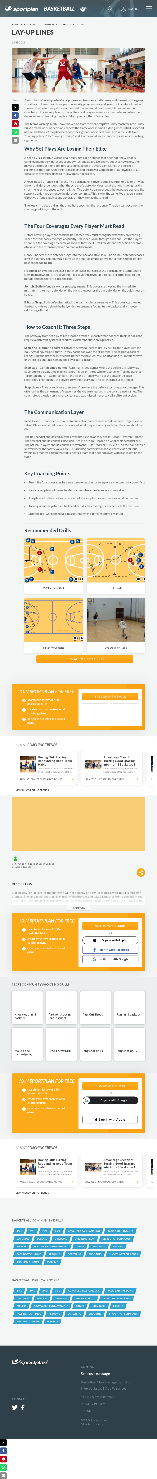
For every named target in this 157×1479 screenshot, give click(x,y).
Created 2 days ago (21, 866)
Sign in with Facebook (114, 949)
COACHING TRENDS (37, 790)
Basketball (31, 24)
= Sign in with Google (114, 959)
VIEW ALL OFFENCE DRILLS (84, 659)
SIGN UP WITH (110, 696)
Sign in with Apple (114, 940)
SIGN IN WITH (110, 925)
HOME (15, 24)
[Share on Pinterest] (15, 123)
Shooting (68, 24)
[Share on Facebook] (15, 115)
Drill (83, 24)
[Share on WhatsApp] (15, 132)
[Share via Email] (15, 140)
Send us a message (95, 1374)
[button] (110, 1119)
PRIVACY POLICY (93, 1404)
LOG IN (133, 8)
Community (50, 24)
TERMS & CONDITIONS (97, 1397)
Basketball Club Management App (106, 1382)
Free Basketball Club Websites (103, 1388)
